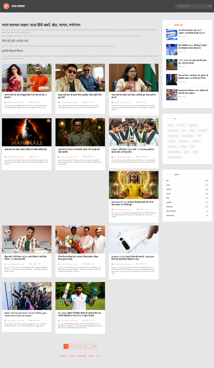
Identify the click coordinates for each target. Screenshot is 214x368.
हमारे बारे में (63, 356)
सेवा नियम (72, 356)
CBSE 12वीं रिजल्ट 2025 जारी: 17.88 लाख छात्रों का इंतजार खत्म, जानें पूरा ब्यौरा (132, 150)
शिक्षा (167, 198)
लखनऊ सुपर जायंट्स (174, 157)
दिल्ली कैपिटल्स (173, 136)
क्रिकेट (170, 125)
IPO (183, 131)
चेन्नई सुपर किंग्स (187, 136)
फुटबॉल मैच (196, 141)
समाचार (168, 194)
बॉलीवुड (183, 147)
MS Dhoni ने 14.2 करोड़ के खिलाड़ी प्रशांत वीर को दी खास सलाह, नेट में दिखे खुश (132, 203)
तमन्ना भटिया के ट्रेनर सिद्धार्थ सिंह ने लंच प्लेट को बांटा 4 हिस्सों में (25, 96)
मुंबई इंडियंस (193, 125)
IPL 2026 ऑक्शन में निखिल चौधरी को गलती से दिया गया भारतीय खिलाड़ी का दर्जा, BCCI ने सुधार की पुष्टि (79, 314)
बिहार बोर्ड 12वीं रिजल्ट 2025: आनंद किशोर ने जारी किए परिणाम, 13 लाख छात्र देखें (25, 257)
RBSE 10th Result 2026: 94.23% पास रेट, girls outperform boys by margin (25, 314)
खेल (167, 181)
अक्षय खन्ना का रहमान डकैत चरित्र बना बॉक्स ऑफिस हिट (25, 149)
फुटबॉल (192, 131)
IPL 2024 (202, 131)
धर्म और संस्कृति (171, 211)
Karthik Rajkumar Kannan (15, 102)
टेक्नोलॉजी (169, 207)
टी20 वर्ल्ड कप (172, 131)
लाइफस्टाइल (170, 215)
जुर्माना (195, 152)
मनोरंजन (168, 189)
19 (94, 346)
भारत (192, 147)
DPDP (98, 356)
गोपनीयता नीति (81, 356)
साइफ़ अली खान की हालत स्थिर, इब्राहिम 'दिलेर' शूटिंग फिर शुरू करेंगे (79, 96)
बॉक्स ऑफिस (172, 147)
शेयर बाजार (181, 125)
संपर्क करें (91, 356)
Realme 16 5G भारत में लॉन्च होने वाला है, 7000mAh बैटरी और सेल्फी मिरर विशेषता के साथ (132, 257)
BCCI (186, 152)
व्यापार (168, 185)
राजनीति (168, 202)
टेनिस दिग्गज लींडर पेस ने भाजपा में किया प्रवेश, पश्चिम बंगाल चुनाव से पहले (78, 257)
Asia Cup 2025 (174, 152)
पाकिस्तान (171, 141)
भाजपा (199, 136)
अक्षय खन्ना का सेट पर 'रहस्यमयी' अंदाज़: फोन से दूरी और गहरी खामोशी (79, 150)
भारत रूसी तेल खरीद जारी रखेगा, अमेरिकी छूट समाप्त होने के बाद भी (133, 96)
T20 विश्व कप (183, 141)
